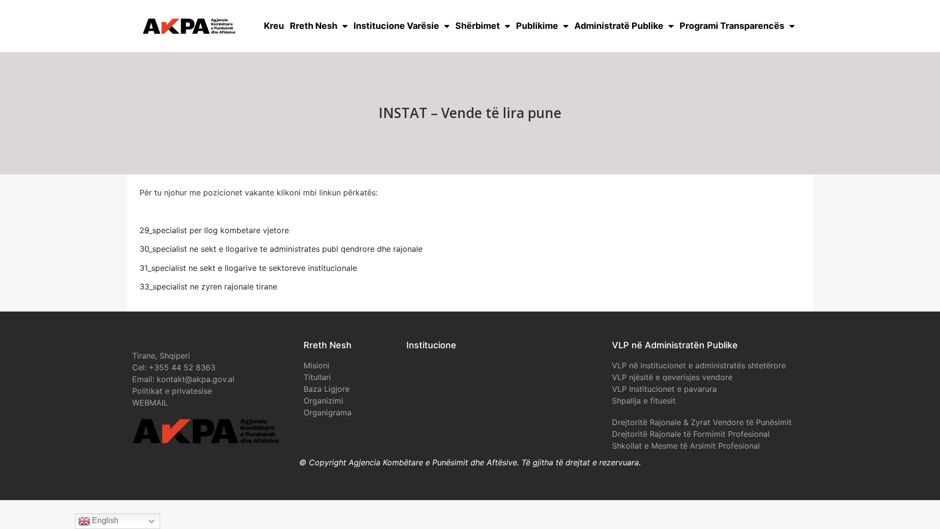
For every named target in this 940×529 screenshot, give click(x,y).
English (104, 520)
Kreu (274, 26)
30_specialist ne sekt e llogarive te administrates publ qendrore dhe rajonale (281, 249)
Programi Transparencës (732, 26)
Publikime (537, 26)
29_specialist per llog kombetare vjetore (214, 230)
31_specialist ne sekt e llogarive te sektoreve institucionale (248, 268)
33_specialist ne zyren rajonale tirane (208, 286)
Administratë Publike (618, 26)
